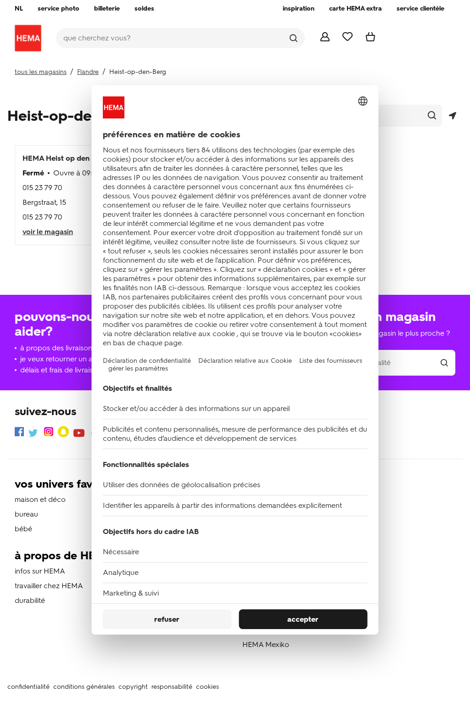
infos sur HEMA (40, 571)
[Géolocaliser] (452, 116)
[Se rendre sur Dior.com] (28, 38)
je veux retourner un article (64, 358)
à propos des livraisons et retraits (74, 347)
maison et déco (40, 499)
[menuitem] (19, 9)
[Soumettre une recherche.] (293, 38)
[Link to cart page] (370, 38)
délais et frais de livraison (60, 370)
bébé (23, 528)
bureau (26, 514)
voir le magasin (47, 231)
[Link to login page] (325, 38)
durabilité (30, 600)
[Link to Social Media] (19, 433)
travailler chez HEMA (49, 585)
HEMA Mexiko (265, 644)
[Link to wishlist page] (347, 38)
